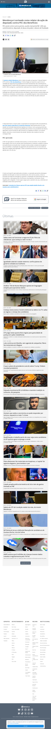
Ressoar (41, 659)
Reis (33, 693)
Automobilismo (7, 624)
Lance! (5, 636)
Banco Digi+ (42, 624)
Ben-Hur (34, 650)
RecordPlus (42, 636)
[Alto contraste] (4, 39)
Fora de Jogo (6, 631)
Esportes (7, 621)
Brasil (26, 627)
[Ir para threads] (32, 709)
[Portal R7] (25, 1)
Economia (27, 642)
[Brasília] (25, 5)
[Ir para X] (25, 713)
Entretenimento (17, 621)
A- (8, 39)
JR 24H (27, 621)
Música (13, 647)
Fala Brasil (34, 679)
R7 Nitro (13, 650)
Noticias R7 (5, 16)
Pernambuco (27, 661)
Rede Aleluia (42, 654)
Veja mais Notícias (25, 563)
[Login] (49, 1)
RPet (13, 654)
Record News (43, 652)
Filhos (13, 640)
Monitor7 (27, 659)
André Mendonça (45, 207)
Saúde (26, 670)
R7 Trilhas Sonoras (44, 638)
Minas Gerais (27, 657)
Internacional (27, 654)
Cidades (26, 633)
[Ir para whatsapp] (28, 713)
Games (13, 643)
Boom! (33, 652)
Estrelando (14, 636)
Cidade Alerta (35, 666)
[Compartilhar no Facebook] (6, 35)
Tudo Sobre (27, 676)
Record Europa (43, 647)
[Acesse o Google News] (12, 35)
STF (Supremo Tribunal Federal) (34, 207)
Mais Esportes (6, 638)
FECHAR (25, 726)
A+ (6, 39)
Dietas (13, 633)
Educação (27, 644)
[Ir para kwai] (28, 709)
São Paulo (27, 667)
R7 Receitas (14, 652)
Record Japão (43, 650)
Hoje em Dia (35, 682)
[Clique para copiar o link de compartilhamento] (14, 35)
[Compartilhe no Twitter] (3, 35)
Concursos (27, 636)
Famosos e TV (15, 638)
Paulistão (5, 640)
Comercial (42, 629)
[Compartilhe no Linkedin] (8, 35)
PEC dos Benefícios (15, 82)
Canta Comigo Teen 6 (35, 659)
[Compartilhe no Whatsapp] (10, 35)
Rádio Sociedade (43, 640)
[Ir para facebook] (22, 709)
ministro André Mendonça (11, 80)
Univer (41, 661)
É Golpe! (27, 646)
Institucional (45, 621)
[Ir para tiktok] (22, 713)
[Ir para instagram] (25, 709)
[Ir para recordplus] (19, 713)
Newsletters (42, 633)
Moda (13, 645)
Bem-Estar (14, 627)
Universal (42, 663)
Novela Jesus (35, 688)
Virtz (12, 659)
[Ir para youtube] (32, 713)
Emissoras (42, 631)
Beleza (13, 624)
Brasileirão (6, 627)
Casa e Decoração (15, 629)
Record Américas (43, 643)
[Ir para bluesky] (19, 709)
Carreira (41, 627)
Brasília (9, 16)
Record (35, 621)
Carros (26, 631)
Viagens (13, 656)
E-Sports (5, 629)
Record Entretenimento (45, 645)
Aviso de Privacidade (14, 723)
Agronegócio (27, 624)
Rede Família (42, 656)
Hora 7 (26, 649)
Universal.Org (42, 666)
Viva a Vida (14, 661)
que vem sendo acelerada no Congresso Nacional (16, 125)
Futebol (5, 633)
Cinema (13, 631)
